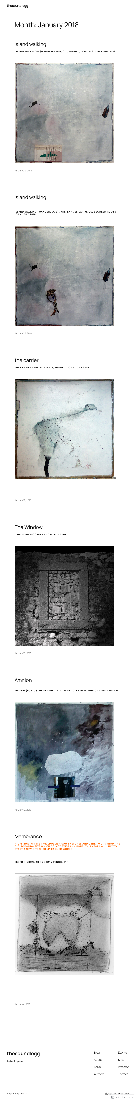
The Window (29, 527)
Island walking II (32, 44)
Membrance (28, 836)
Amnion (23, 680)
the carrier (27, 360)
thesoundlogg (17, 5)
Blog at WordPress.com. (117, 1093)
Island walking (30, 197)
